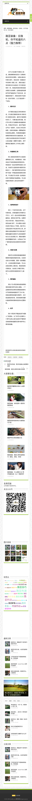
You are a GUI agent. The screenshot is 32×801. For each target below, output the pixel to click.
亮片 (18, 580)
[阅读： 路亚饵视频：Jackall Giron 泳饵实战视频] (7, 665)
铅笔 (22, 606)
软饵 (10, 606)
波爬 (6, 584)
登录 (7, 486)
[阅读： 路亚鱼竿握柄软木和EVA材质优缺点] (16, 380)
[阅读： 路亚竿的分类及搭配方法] (16, 432)
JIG (5, 580)
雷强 (24, 606)
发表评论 (23, 46)
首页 (5, 28)
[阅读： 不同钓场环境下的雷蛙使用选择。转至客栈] (7, 658)
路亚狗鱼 (7, 593)
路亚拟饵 (8, 591)
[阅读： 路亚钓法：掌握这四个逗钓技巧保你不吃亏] (7, 644)
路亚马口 (23, 600)
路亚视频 (20, 596)
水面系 (25, 582)
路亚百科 (11, 593)
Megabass (12, 580)
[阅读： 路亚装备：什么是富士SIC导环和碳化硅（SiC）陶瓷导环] (16, 466)
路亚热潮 (15, 357)
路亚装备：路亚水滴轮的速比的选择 (15, 368)
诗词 (6, 587)
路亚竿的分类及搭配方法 (14, 438)
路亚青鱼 (19, 600)
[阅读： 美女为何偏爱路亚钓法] (7, 728)
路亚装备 (9, 28)
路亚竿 (16, 593)
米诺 (13, 584)
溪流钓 (10, 584)
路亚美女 (20, 593)
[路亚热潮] (16, 14)
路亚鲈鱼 (12, 603)
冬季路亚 (22, 580)
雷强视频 (8, 609)
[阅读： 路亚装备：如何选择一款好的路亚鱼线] (16, 397)
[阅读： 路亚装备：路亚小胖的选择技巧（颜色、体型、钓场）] (16, 449)
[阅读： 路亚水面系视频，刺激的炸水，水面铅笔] (7, 673)
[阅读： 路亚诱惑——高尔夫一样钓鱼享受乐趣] (7, 713)
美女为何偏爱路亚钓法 (17, 726)
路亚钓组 (14, 600)
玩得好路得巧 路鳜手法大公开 (18, 733)
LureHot (8, 580)
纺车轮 (16, 584)
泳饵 (8, 584)
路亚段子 (13, 591)
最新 (10, 701)
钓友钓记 (16, 606)
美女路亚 (21, 584)
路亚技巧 (10, 357)
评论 (14, 701)
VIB (15, 580)
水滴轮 (15, 582)
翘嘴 (25, 584)
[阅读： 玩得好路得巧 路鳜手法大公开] (7, 735)
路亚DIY (9, 587)
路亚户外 (14, 587)
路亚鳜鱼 (19, 603)
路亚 (8, 352)
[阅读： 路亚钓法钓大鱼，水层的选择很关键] (7, 651)
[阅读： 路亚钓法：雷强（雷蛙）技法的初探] (7, 721)
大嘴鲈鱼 (10, 582)
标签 (18, 701)
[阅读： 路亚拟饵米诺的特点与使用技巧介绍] (16, 414)
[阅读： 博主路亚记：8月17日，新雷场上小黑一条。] (7, 706)
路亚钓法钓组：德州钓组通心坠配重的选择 (17, 364)
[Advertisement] (17, 338)
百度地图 (18, 795)
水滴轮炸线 (20, 582)
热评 (6, 701)
